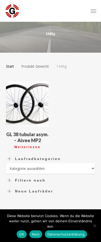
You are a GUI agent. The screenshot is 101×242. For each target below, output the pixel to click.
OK (21, 234)
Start (10, 66)
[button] (93, 10)
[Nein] (94, 225)
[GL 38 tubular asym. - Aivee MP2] (27, 104)
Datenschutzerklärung (65, 234)
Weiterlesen (27, 147)
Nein (36, 234)
